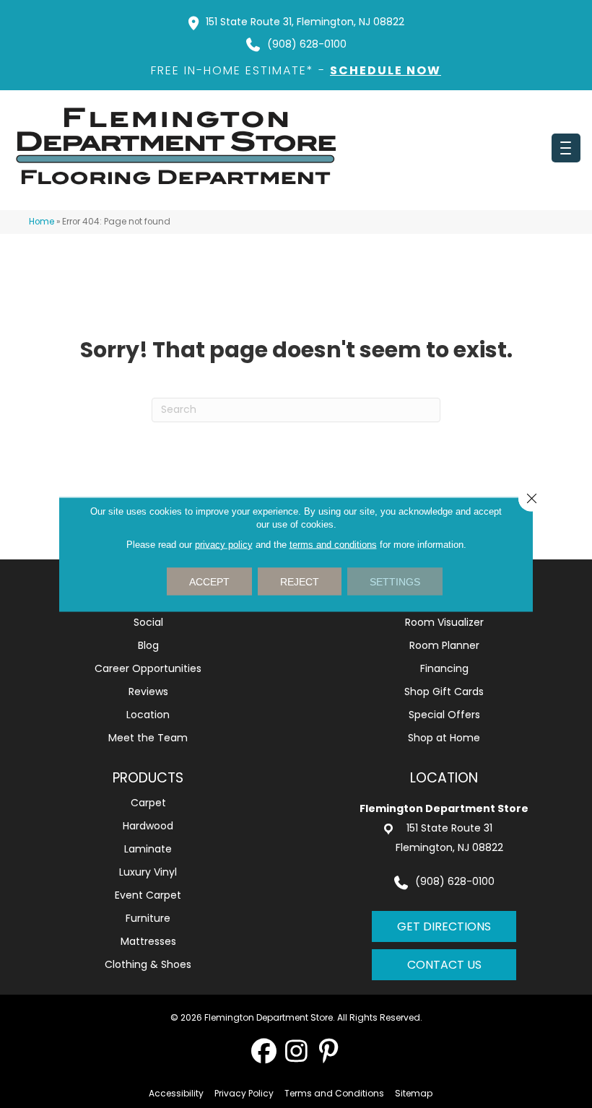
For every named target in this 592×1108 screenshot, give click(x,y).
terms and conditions (333, 543)
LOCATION (444, 778)
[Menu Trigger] (566, 148)
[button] (264, 1051)
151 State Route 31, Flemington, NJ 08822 (305, 21)
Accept (209, 581)
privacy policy (224, 543)
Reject (299, 581)
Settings (395, 581)
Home (41, 221)
